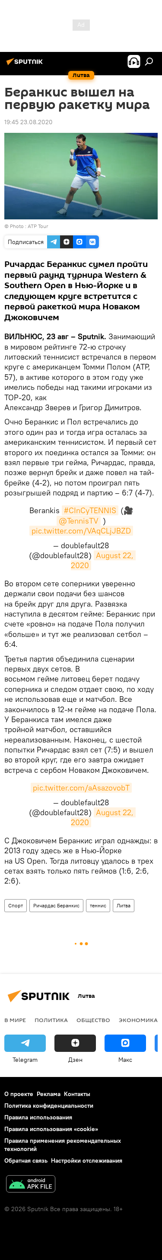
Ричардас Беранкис (56, 905)
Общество (93, 1020)
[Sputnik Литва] (26, 65)
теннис (98, 905)
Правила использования (38, 1117)
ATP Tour (38, 226)
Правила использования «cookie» (51, 1129)
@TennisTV (78, 521)
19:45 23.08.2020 (28, 122)
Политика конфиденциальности (48, 1105)
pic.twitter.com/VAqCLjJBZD (81, 531)
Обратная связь (26, 1160)
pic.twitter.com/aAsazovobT (81, 788)
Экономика (138, 1020)
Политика (51, 1020)
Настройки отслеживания (86, 1160)
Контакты (77, 1094)
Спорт (15, 905)
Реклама (48, 1094)
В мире (15, 1020)
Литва (123, 905)
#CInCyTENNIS (90, 510)
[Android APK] (30, 1185)
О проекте (18, 1094)
